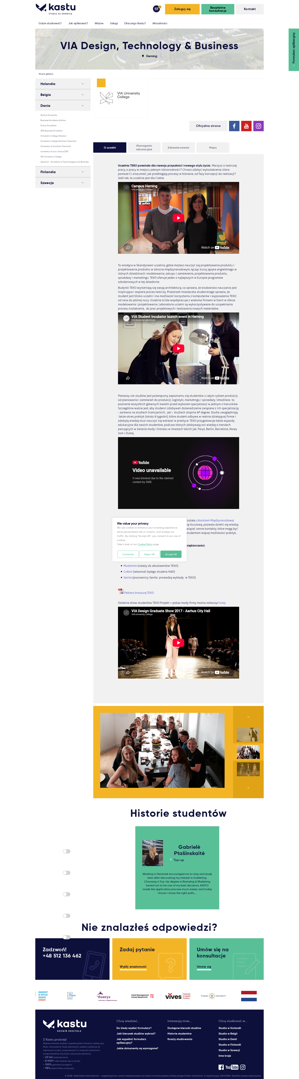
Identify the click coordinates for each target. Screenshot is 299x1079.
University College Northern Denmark (58, 141)
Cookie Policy (145, 544)
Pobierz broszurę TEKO (139, 593)
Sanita (128, 577)
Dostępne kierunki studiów (184, 1028)
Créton (128, 572)
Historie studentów (179, 1033)
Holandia (47, 84)
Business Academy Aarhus (53, 120)
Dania (45, 105)
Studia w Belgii (228, 1033)
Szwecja (47, 183)
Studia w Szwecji (229, 1050)
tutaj (222, 603)
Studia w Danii (228, 1039)
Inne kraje (225, 1056)
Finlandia (48, 172)
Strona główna (46, 74)
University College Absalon (53, 136)
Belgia (45, 94)
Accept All (171, 554)
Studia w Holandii (230, 1028)
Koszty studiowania (179, 1039)
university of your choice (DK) (54, 151)
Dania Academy (48, 125)
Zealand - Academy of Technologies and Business (64, 161)
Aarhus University (48, 115)
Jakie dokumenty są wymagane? (137, 1048)
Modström (131, 566)
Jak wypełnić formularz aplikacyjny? (131, 1041)
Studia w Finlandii (230, 1044)
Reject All (149, 554)
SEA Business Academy (51, 130)
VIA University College (51, 156)
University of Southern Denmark (55, 146)
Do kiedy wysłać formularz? (134, 1028)
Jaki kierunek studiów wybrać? (136, 1033)
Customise (128, 554)
